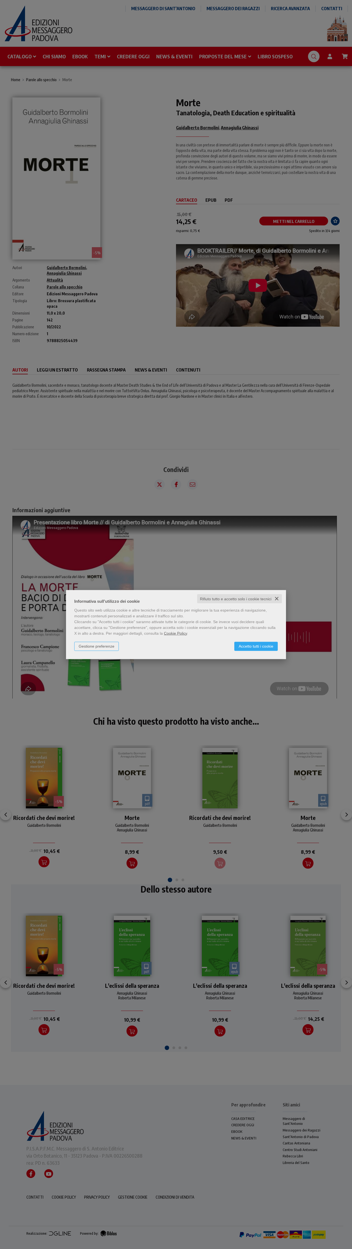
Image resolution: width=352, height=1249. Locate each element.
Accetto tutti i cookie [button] (256, 646)
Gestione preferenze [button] (96, 646)
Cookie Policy (175, 633)
